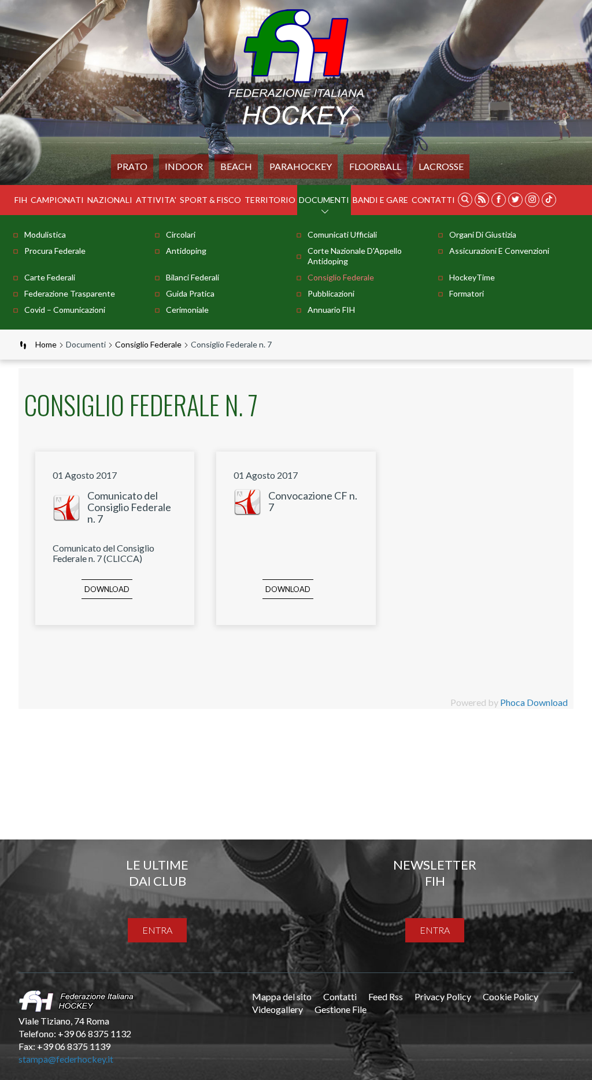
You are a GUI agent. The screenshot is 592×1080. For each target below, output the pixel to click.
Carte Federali (49, 277)
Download (107, 589)
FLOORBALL (375, 166)
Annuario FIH (331, 310)
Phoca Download (534, 702)
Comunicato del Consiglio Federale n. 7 (129, 507)
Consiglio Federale (341, 277)
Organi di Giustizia (482, 234)
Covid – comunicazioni (64, 310)
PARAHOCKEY (300, 166)
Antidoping (186, 251)
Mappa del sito (282, 996)
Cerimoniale (187, 310)
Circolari (180, 234)
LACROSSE (441, 166)
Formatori (466, 293)
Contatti (433, 200)
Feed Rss (385, 996)
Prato (132, 166)
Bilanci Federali (192, 277)
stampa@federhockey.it (65, 1058)
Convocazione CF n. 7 (312, 501)
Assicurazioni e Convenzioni (499, 251)
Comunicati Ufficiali (342, 234)
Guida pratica (190, 293)
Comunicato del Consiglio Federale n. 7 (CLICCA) (103, 553)
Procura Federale (55, 251)
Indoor (184, 166)
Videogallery (277, 1009)
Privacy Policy (443, 996)
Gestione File (340, 1009)
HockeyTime (472, 277)
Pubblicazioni (331, 293)
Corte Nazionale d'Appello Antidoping (355, 256)
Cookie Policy (510, 996)
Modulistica (45, 234)
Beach (236, 166)
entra (157, 929)
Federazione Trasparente (69, 293)
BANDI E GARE (380, 200)
